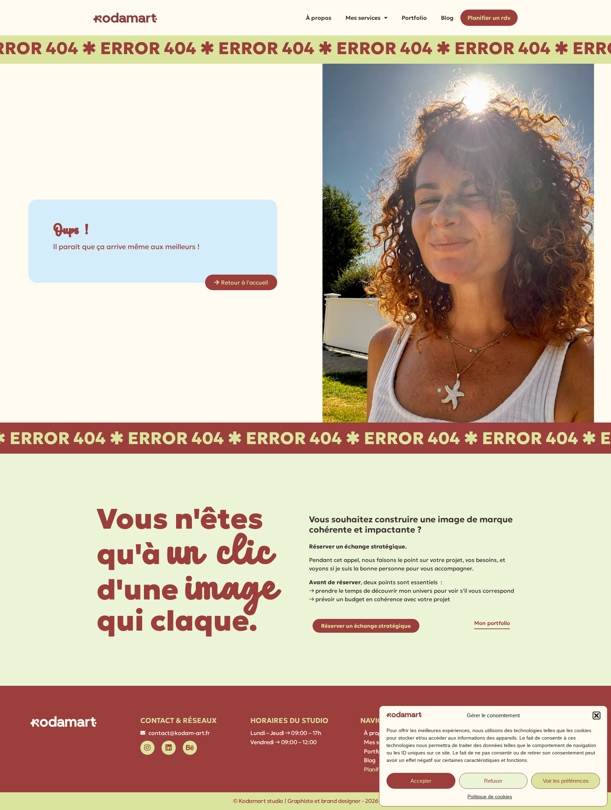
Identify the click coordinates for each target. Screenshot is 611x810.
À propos (318, 17)
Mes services (362, 17)
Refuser (493, 781)
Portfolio (414, 17)
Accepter (421, 781)
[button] (596, 715)
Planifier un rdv (489, 17)
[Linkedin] (169, 748)
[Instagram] (147, 748)
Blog (447, 17)
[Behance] (190, 748)
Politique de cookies (489, 796)
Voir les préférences (566, 781)
